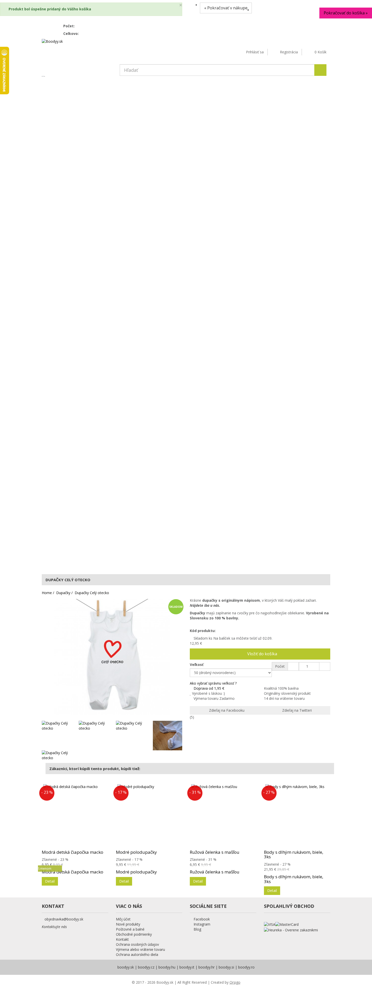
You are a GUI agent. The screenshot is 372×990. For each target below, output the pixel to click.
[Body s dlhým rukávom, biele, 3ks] (297, 815)
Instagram (201, 924)
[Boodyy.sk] (52, 41)
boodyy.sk (125, 967)
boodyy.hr (206, 967)
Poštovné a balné (130, 929)
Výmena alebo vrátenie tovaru (140, 949)
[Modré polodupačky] (149, 815)
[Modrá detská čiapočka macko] (75, 815)
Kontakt (122, 939)
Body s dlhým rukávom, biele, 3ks (293, 854)
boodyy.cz (146, 967)
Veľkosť (197, 664)
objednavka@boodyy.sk (64, 919)
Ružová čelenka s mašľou (214, 852)
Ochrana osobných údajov (137, 944)
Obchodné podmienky (134, 934)
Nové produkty (128, 924)
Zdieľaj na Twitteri (296, 710)
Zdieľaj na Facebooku (226, 710)
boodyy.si (226, 967)
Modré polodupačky (136, 852)
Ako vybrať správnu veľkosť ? (213, 683)
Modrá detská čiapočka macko (72, 852)
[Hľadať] (320, 70)
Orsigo (235, 982)
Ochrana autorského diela (137, 954)
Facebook (201, 919)
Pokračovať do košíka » (346, 13)
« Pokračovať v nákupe (225, 8)
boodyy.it (186, 967)
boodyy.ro (246, 967)
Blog (197, 929)
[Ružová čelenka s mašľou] (223, 815)
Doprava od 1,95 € (209, 688)
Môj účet (123, 919)
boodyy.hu (166, 967)
